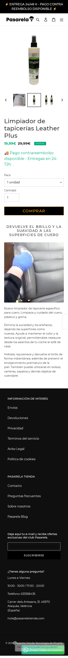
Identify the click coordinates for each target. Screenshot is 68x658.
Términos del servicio (23, 438)
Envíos (13, 408)
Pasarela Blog (18, 516)
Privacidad (15, 428)
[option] (19, 100)
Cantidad (10, 190)
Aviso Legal (16, 449)
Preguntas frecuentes (24, 496)
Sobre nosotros (19, 506)
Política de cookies (22, 459)
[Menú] (62, 19)
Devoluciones (18, 418)
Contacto (15, 486)
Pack (7, 175)
